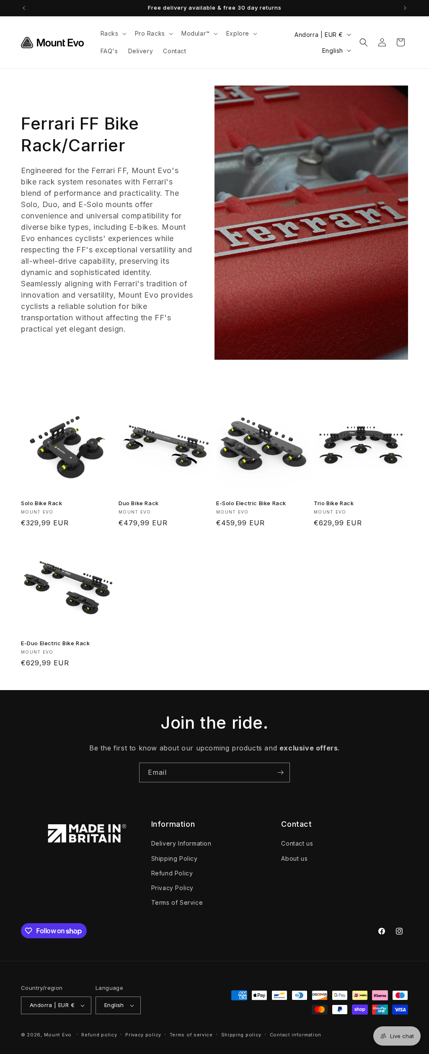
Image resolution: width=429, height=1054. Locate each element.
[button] (113, 33)
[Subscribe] (280, 772)
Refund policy (99, 1035)
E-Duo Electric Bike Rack (55, 643)
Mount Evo (58, 1035)
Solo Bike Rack (41, 503)
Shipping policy (241, 1035)
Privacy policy (143, 1035)
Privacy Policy (172, 887)
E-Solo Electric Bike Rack (251, 503)
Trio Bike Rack (334, 503)
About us (294, 858)
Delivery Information (181, 843)
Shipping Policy (174, 858)
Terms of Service (177, 902)
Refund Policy (172, 873)
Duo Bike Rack (139, 503)
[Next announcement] (405, 8)
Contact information (295, 1035)
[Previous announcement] (24, 8)
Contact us (297, 843)
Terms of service (191, 1035)
